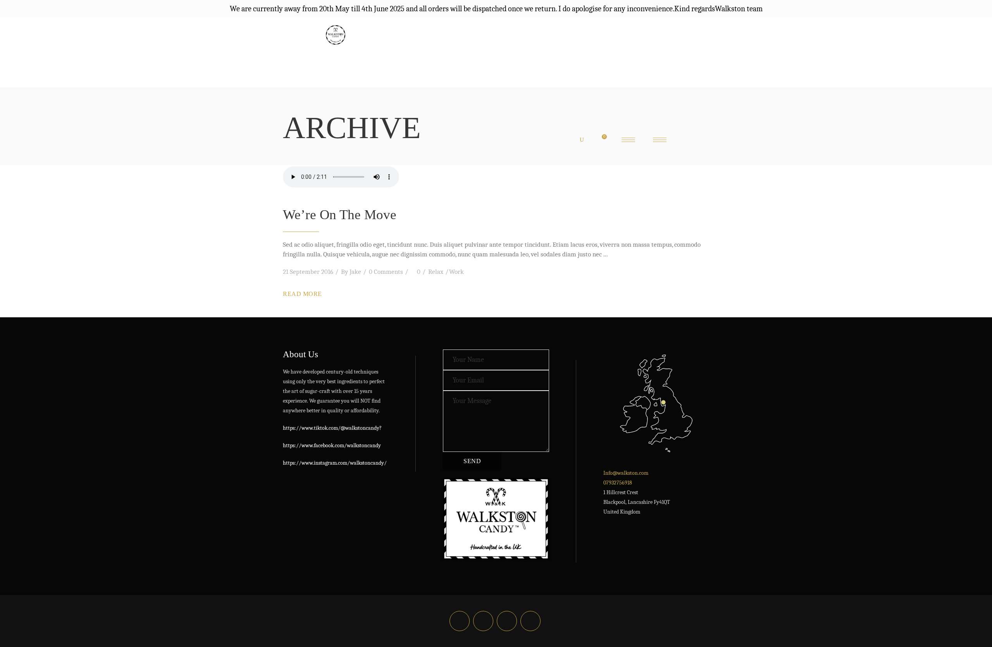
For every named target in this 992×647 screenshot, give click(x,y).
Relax (435, 271)
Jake (355, 271)
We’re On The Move (339, 214)
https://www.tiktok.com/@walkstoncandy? (332, 428)
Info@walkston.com (625, 473)
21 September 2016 (308, 271)
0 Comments (386, 271)
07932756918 (617, 482)
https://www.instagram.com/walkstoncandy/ (335, 463)
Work (456, 271)
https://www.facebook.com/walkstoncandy (332, 445)
